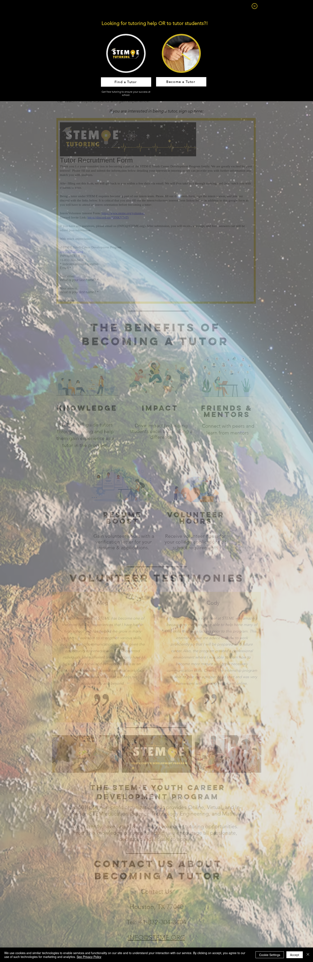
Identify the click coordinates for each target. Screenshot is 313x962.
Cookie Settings (269, 955)
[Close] (307, 955)
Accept (294, 955)
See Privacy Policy (89, 957)
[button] (254, 6)
